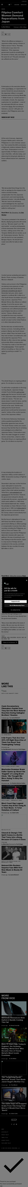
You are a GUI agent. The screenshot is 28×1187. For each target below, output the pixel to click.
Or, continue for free (15, 609)
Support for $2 (15, 601)
